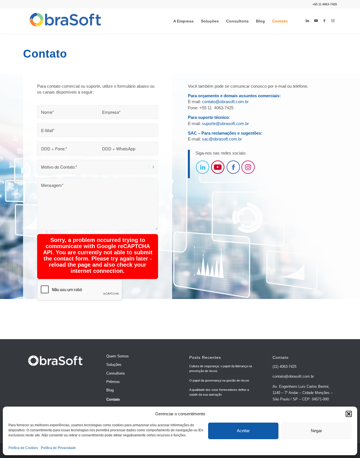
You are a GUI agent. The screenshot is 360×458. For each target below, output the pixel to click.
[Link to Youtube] (316, 21)
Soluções (114, 364)
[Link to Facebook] (324, 21)
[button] (349, 414)
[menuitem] (183, 21)
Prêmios (113, 382)
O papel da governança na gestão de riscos (219, 380)
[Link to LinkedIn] (307, 21)
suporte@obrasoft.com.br (225, 123)
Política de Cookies (23, 448)
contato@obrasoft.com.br (225, 101)
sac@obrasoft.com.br (222, 139)
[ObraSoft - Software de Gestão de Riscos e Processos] (65, 21)
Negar (316, 430)
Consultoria (115, 373)
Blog (110, 390)
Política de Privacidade (58, 448)
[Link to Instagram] (332, 21)
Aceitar (243, 430)
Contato (113, 399)
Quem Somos (117, 356)
